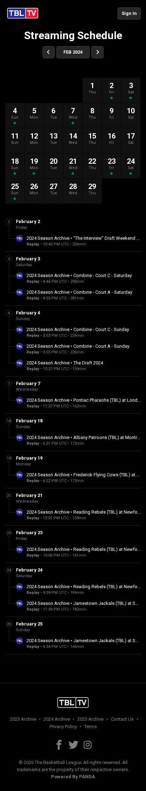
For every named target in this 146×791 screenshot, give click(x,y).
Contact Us (122, 719)
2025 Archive (90, 719)
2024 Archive (57, 719)
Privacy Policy (63, 726)
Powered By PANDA (73, 776)
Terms (90, 726)
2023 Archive (23, 719)
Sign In (129, 13)
